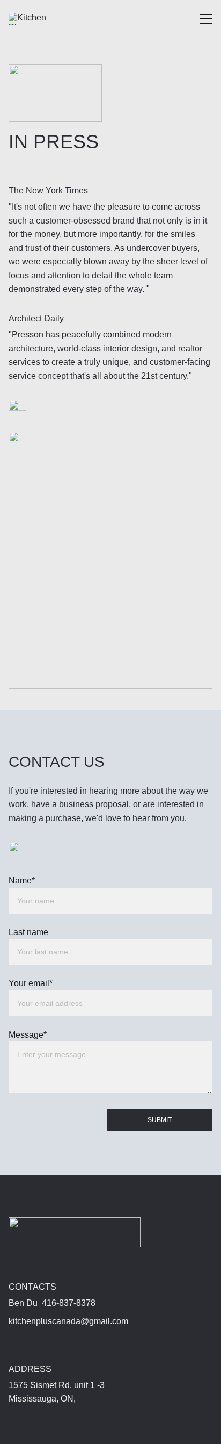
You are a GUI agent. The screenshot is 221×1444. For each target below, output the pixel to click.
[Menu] (206, 19)
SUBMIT (160, 1120)
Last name (28, 932)
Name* (22, 880)
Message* (28, 1034)
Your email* (31, 983)
